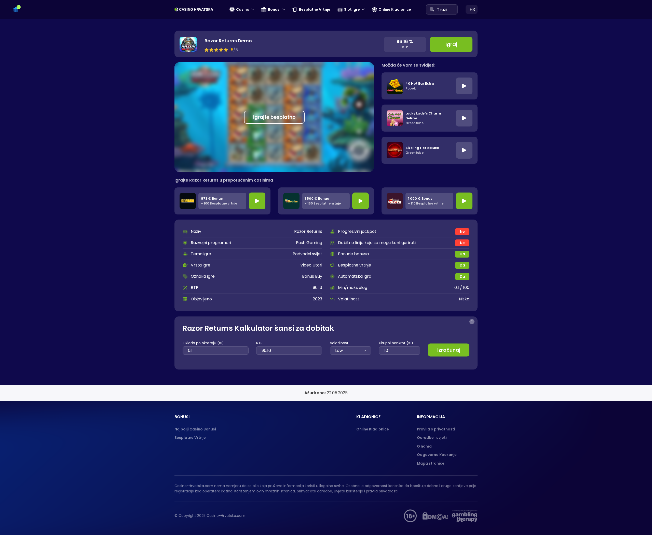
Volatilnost (339, 343)
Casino (242, 9)
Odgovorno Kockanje (437, 454)
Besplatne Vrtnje (314, 9)
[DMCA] (435, 515)
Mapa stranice (430, 463)
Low (339, 350)
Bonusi (274, 9)
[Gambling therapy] (465, 515)
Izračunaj (448, 350)
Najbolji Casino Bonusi (195, 429)
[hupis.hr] (410, 515)
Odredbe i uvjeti (432, 437)
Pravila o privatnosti (436, 429)
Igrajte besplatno (274, 117)
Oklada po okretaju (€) (203, 343)
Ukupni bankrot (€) (396, 343)
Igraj (451, 44)
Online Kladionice (394, 9)
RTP (259, 343)
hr (472, 9)
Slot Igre (352, 9)
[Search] (431, 9)
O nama (424, 446)
